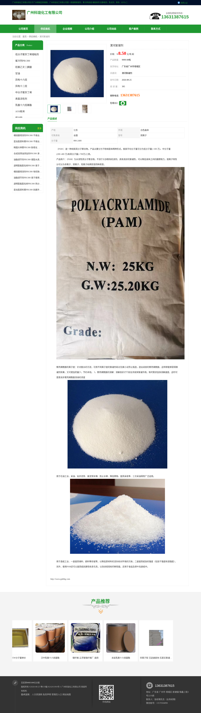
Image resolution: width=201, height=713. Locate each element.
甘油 (17, 73)
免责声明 (47, 694)
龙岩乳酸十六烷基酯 (64, 658)
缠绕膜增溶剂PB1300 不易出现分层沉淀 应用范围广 (28, 135)
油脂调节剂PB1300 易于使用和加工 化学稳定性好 (28, 178)
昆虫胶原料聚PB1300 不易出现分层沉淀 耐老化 (28, 141)
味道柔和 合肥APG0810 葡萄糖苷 (135, 658)
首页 (25, 36)
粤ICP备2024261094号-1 (50, 687)
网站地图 (67, 694)
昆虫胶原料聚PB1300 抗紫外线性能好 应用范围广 (28, 190)
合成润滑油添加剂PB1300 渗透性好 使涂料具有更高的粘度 (28, 153)
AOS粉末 (20, 111)
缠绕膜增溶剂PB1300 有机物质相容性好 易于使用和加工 (28, 172)
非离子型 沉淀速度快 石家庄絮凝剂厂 (101, 658)
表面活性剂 (21, 99)
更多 (39, 128)
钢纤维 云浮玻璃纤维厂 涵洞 (29, 658)
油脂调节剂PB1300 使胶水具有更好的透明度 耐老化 (28, 159)
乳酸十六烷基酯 (23, 105)
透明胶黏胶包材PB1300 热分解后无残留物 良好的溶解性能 (28, 184)
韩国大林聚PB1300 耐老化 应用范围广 (28, 147)
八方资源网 (37, 694)
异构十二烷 (21, 86)
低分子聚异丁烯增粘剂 (27, 54)
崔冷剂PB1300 (22, 61)
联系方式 (155, 29)
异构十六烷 (21, 80)
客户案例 (133, 29)
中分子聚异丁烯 (23, 92)
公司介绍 (89, 29)
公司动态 (111, 29)
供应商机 (45, 29)
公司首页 (23, 29)
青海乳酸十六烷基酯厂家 (170, 658)
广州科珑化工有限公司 (71, 687)
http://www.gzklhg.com (60, 579)
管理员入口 (57, 694)
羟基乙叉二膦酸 (23, 67)
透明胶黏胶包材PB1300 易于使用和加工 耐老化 (28, 166)
